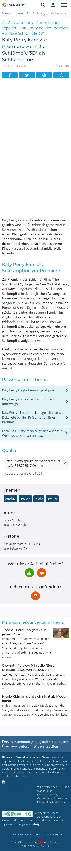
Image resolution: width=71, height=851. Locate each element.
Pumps (7, 308)
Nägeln (31, 308)
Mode (39, 498)
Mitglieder (42, 742)
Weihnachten (37, 229)
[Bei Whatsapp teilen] (61, 75)
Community (24, 742)
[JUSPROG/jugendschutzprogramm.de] (17, 814)
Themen (19, 13)
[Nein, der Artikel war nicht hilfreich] (41, 572)
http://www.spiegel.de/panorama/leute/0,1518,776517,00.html (33, 463)
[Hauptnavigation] (64, 5)
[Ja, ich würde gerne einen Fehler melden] (35, 595)
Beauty (25, 498)
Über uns (9, 746)
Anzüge (10, 498)
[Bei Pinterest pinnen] (44, 75)
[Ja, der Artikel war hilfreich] (29, 572)
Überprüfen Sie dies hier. (51, 802)
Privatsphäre (53, 834)
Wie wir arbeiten (46, 746)
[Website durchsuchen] (43, 5)
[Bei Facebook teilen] (10, 75)
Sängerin (8, 303)
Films (47, 279)
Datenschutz (33, 834)
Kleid (15, 234)
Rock (17, 244)
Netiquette (60, 742)
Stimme (23, 298)
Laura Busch (12, 520)
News (6, 13)
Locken (30, 326)
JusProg (34, 824)
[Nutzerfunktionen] (53, 5)
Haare (25, 322)
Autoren (25, 746)
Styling (40, 13)
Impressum (16, 834)
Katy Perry (9, 220)
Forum (7, 741)
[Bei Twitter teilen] (27, 75)
